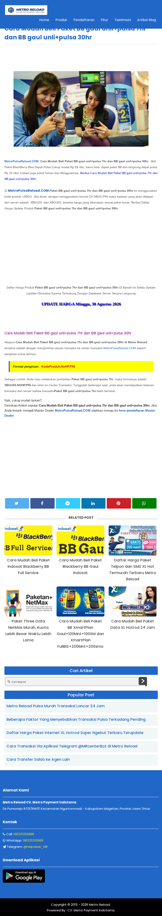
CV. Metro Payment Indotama (91, 910)
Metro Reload (99, 904)
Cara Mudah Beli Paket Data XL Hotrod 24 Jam (132, 624)
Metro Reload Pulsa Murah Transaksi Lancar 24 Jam (56, 706)
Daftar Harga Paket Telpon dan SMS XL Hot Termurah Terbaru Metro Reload (132, 569)
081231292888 (24, 834)
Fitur (104, 19)
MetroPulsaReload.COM (21, 161)
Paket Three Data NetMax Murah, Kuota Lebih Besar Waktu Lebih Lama (28, 630)
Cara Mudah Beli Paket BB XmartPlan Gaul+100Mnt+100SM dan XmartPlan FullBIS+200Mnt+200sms (80, 633)
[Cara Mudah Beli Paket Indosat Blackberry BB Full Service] (28, 540)
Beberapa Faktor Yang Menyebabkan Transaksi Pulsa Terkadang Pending (76, 719)
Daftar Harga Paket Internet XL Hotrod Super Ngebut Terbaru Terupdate (75, 732)
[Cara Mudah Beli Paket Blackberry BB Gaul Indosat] (80, 540)
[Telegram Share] (68, 503)
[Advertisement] (81, 57)
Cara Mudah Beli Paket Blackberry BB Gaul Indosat (80, 566)
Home (44, 19)
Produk (61, 19)
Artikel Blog (146, 19)
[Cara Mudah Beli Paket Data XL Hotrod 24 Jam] (133, 601)
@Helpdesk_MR (35, 846)
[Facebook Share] (42, 503)
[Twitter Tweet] (17, 503)
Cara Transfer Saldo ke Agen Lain (38, 759)
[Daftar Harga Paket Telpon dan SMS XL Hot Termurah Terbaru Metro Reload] (133, 540)
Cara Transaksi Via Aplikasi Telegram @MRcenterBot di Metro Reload (72, 746)
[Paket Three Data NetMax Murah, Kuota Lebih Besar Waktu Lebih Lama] (28, 601)
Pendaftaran (83, 19)
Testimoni (123, 19)
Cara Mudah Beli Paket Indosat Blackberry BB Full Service (28, 566)
